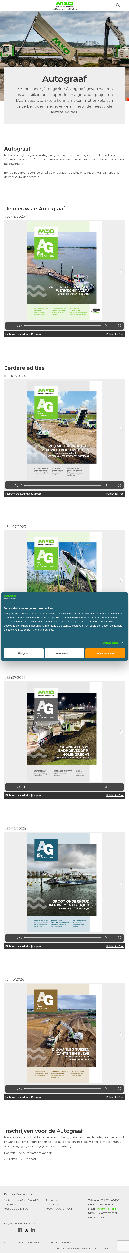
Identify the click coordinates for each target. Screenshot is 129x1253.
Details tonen (111, 642)
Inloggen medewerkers (60, 1242)
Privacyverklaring (36, 1242)
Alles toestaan (105, 653)
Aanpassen (62, 653)
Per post (30, 1159)
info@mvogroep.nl (107, 1208)
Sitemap (20, 1242)
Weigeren (23, 653)
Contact (8, 1242)
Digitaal (12, 1159)
